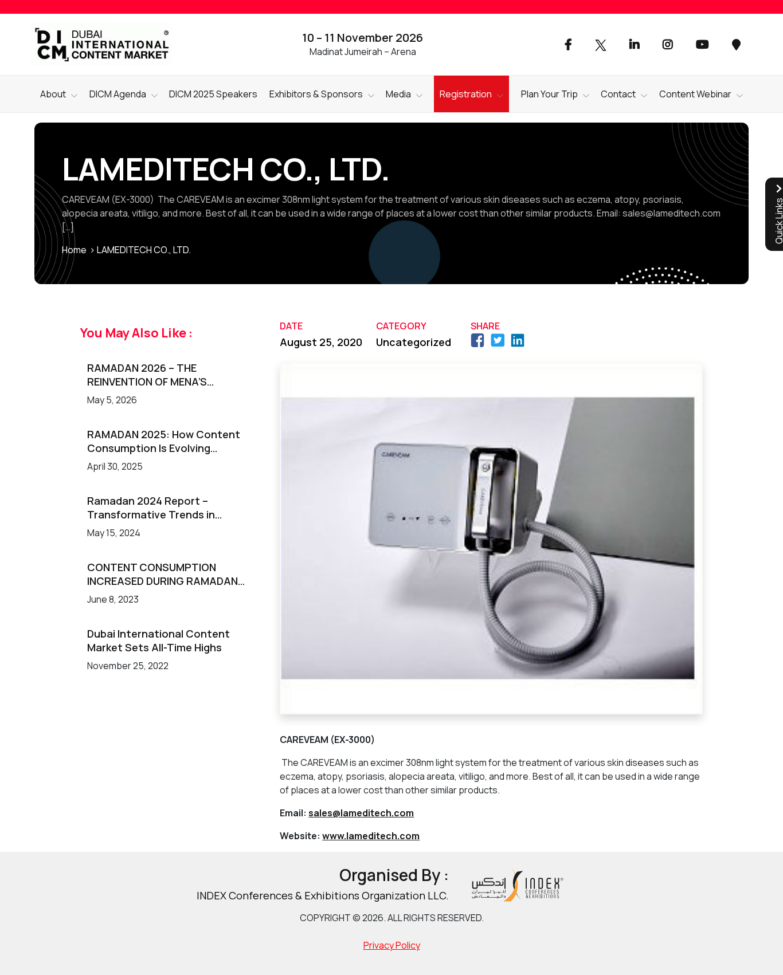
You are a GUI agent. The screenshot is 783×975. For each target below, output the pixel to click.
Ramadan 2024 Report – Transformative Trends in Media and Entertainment (151, 507)
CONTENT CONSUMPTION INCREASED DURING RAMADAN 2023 (162, 574)
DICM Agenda (117, 94)
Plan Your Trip (549, 94)
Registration (466, 94)
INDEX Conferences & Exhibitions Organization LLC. (323, 895)
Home (74, 249)
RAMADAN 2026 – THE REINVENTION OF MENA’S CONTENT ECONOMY (147, 374)
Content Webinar (695, 94)
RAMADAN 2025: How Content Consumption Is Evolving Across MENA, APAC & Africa (163, 441)
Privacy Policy (391, 945)
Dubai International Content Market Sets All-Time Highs (158, 640)
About (53, 94)
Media (398, 94)
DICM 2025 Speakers (213, 94)
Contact (618, 94)
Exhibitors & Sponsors (316, 94)
